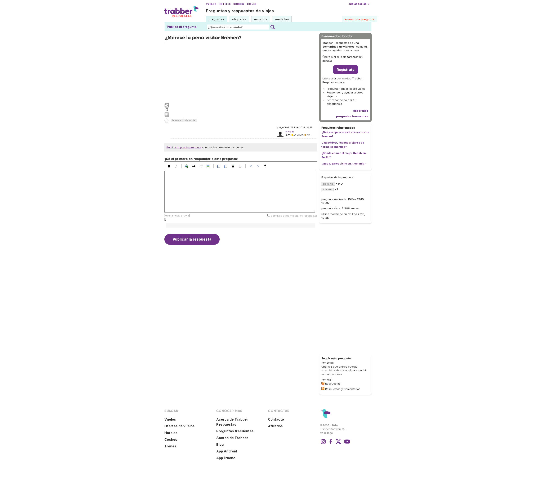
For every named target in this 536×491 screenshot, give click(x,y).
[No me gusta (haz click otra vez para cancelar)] (166, 114)
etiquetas (239, 19)
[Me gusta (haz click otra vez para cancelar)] (166, 105)
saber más (360, 110)
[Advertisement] (240, 71)
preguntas (216, 19)
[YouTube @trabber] (346, 444)
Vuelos (211, 4)
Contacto (276, 419)
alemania (190, 120)
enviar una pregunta (359, 19)
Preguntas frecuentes (235, 431)
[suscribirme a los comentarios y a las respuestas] (322, 388)
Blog (220, 444)
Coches (238, 4)
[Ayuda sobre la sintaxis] (266, 166)
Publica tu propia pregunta (183, 147)
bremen (176, 120)
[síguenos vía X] (338, 444)
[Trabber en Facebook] (330, 444)
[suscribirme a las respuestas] (322, 383)
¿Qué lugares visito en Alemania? (343, 163)
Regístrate (345, 69)
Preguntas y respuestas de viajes (240, 10)
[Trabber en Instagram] (323, 444)
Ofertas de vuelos (179, 426)
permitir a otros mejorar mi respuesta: (294, 215)
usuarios (260, 19)
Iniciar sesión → (359, 3)
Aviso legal (326, 432)
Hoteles (225, 4)
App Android (226, 451)
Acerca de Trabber (232, 438)
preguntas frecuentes (352, 116)
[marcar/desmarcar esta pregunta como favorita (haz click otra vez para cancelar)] (166, 120)
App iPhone (225, 458)
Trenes (251, 4)
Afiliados (275, 426)
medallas (282, 19)
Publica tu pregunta (181, 27)
